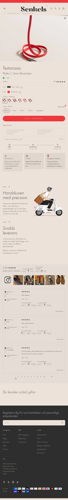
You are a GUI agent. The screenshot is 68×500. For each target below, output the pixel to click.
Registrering (22, 438)
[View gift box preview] (21, 139)
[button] (8, 280)
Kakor (39, 438)
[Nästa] (53, 1)
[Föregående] (14, 1)
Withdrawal (40, 453)
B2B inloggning (23, 435)
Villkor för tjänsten (42, 442)
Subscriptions (22, 442)
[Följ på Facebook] (4, 482)
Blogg (5, 438)
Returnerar (6, 442)
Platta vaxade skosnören (13, 13)
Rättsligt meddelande (43, 446)
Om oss (5, 449)
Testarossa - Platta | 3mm (28, 13)
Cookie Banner (42, 435)
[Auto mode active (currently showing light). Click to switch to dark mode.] (51, 9)
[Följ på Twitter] (8, 482)
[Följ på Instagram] (13, 482)
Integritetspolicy (41, 449)
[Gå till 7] (41, 61)
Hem (4, 13)
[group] (12, 268)
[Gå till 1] (29, 61)
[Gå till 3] (33, 61)
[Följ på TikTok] (17, 482)
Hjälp (4, 446)
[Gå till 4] (35, 61)
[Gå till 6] (39, 61)
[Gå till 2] (31, 61)
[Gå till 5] (37, 61)
